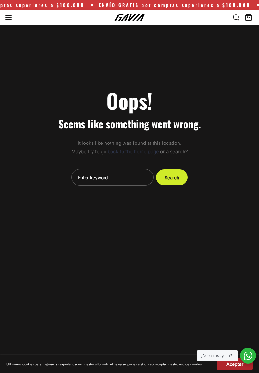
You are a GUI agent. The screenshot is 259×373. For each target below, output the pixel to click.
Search (172, 177)
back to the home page (133, 152)
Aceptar (234, 364)
